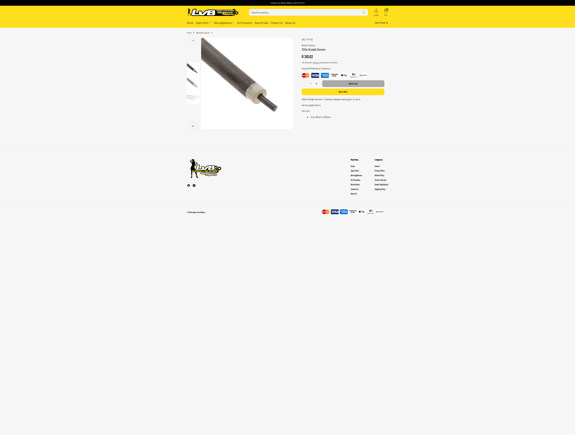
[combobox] (308, 12)
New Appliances (356, 175)
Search (377, 166)
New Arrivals (355, 184)
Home (189, 32)
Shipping (316, 62)
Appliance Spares (203, 32)
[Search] (363, 12)
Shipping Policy (380, 189)
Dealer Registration (381, 184)
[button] (376, 12)
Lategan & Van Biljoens (198, 212)
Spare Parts (355, 170)
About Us (354, 193)
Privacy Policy (379, 170)
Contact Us (354, 189)
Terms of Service (380, 180)
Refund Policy (379, 175)
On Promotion (355, 180)
